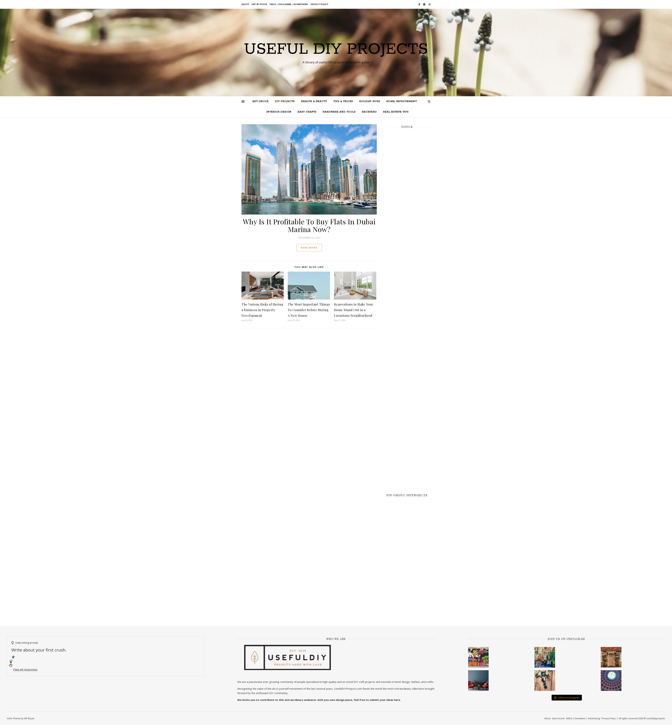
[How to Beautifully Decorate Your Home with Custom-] (478, 657)
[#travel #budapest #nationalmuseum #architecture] (611, 680)
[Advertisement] (406, 252)
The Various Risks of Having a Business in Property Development (262, 310)
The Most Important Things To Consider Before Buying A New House (309, 310)
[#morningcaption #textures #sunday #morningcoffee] (544, 680)
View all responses (25, 669)
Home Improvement (401, 101)
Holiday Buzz (369, 101)
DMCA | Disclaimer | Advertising (289, 4)
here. (397, 700)
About (245, 4)
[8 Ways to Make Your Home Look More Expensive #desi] (478, 680)
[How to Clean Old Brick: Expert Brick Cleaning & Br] (611, 657)
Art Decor (260, 101)
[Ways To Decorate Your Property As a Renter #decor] (544, 657)
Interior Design (278, 111)
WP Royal (29, 718)
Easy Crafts (307, 111)
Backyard (369, 111)
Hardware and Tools (339, 111)
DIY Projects (285, 101)
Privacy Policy (319, 4)
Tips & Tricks (343, 101)
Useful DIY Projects (336, 49)
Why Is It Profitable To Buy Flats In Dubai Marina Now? (309, 225)
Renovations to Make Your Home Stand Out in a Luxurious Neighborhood (353, 310)
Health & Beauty (314, 101)
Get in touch (259, 4)
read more (309, 247)
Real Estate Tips (396, 111)
